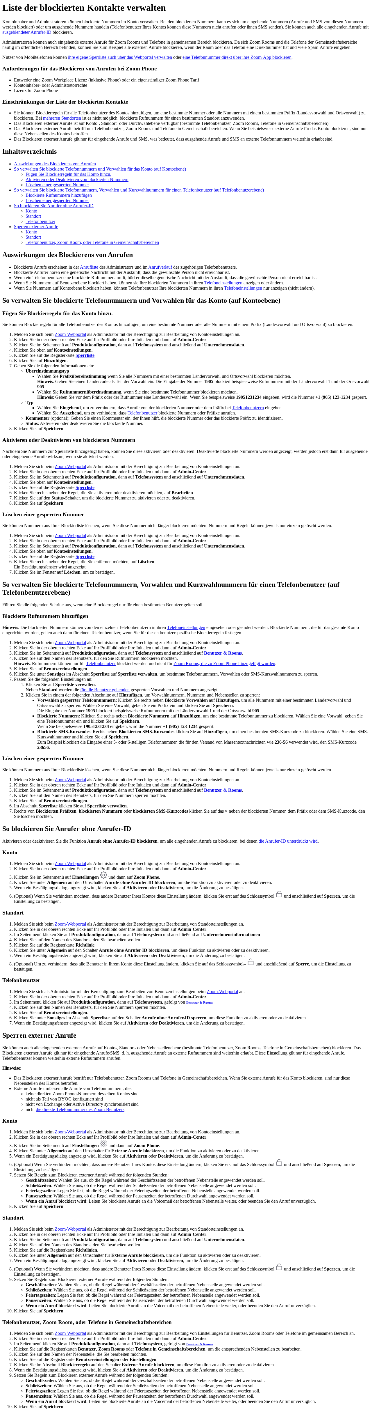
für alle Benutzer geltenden (105, 689)
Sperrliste (85, 355)
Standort (33, 216)
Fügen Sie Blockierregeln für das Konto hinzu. (68, 174)
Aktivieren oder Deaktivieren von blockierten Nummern (77, 179)
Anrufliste (89, 267)
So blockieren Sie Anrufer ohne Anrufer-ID (54, 205)
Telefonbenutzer (40, 221)
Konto (31, 210)
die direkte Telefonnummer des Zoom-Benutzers (80, 1109)
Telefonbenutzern (248, 407)
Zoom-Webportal (70, 334)
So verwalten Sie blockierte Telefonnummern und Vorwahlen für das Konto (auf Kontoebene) (100, 168)
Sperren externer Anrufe (36, 226)
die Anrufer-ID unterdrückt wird (288, 841)
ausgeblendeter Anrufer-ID (26, 32)
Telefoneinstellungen (223, 282)
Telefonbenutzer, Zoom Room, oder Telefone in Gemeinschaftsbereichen (92, 242)
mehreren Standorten (62, 118)
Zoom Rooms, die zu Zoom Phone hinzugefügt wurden (224, 663)
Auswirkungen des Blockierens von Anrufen (55, 163)
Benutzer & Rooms (223, 653)
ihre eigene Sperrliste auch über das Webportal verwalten (120, 57)
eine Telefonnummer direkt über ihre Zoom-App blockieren (237, 57)
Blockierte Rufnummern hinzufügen (59, 195)
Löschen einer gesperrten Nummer (57, 184)
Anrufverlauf (160, 267)
